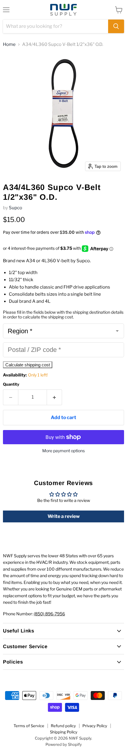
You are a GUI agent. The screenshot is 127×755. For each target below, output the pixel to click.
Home (9, 44)
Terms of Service (29, 725)
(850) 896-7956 (49, 613)
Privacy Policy (94, 725)
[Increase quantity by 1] (54, 397)
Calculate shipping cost (27, 364)
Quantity (11, 384)
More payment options (63, 450)
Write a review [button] (64, 516)
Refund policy (63, 725)
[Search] (116, 26)
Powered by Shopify (63, 744)
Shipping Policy (63, 732)
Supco (15, 207)
